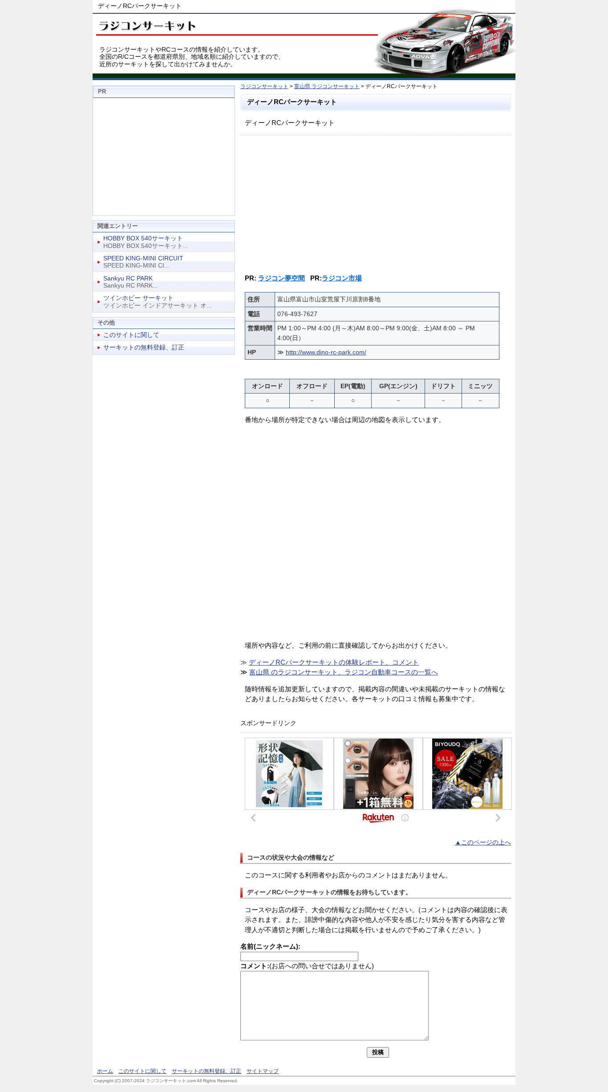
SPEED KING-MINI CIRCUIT (143, 258)
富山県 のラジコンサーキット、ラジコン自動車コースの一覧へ (343, 672)
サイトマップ (263, 1071)
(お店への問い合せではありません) (307, 966)
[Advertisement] (376, 202)
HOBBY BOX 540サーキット (143, 238)
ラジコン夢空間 (281, 278)
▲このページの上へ (483, 842)
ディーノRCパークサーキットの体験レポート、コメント (334, 662)
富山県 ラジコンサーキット (327, 86)
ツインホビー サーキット (138, 297)
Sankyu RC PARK (128, 278)
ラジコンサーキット (264, 86)
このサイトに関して (131, 334)
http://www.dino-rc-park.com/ (326, 352)
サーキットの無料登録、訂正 (143, 347)
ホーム (105, 1071)
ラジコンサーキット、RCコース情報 (146, 24)
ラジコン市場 (342, 278)
